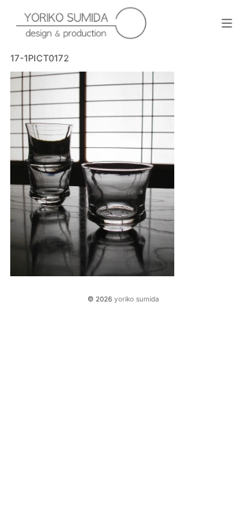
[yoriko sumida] (82, 24)
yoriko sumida (136, 299)
